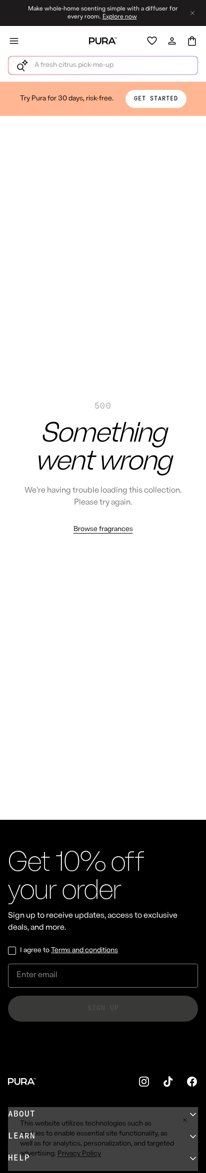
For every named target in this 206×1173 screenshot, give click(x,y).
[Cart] (192, 41)
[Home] (103, 40)
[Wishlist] (152, 41)
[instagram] (144, 1082)
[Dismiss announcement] (192, 12)
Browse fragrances (103, 529)
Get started (156, 98)
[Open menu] (14, 41)
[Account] (172, 41)
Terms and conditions (84, 950)
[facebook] (192, 1082)
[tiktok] (168, 1082)
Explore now (119, 16)
